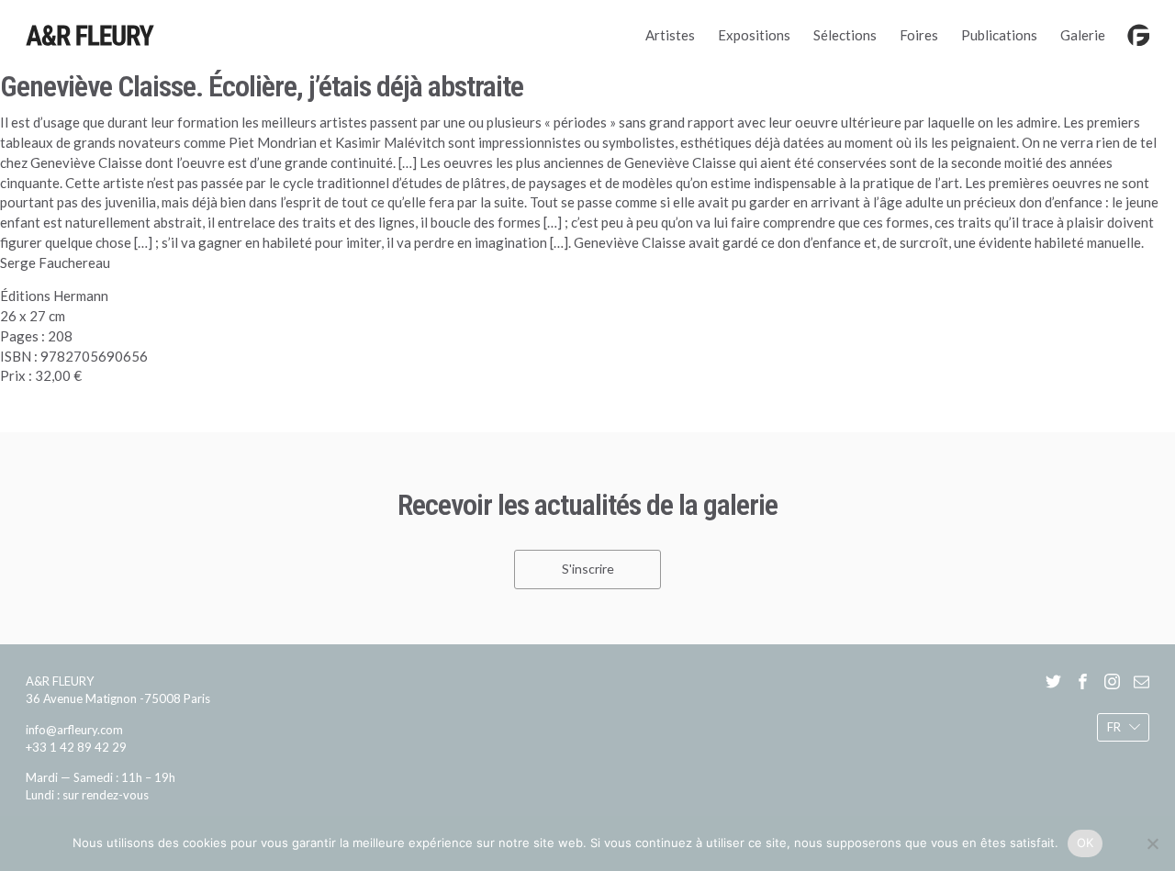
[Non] (1152, 843)
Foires (919, 35)
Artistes (670, 35)
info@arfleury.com (74, 729)
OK (1085, 842)
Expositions (754, 35)
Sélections (845, 35)
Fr (1114, 727)
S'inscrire (588, 569)
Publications (999, 35)
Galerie (1082, 35)
